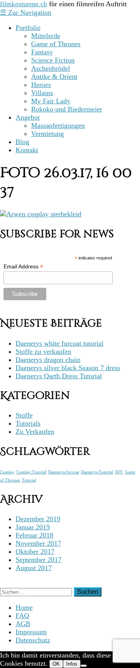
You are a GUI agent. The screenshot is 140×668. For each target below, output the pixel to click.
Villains (42, 93)
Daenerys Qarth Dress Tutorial (59, 376)
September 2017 (38, 560)
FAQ (22, 615)
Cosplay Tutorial (31, 472)
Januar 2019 (33, 527)
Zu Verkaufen (35, 431)
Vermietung (47, 133)
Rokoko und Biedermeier (66, 109)
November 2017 (38, 543)
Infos (71, 664)
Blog (22, 142)
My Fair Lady (50, 101)
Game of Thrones (55, 44)
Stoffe (24, 415)
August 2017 (34, 568)
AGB (23, 624)
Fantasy (42, 52)
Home (24, 607)
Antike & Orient (54, 76)
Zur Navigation (25, 12)
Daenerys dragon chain (48, 360)
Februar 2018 (34, 535)
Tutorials (28, 423)
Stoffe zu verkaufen (43, 351)
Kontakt (27, 150)
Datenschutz (33, 640)
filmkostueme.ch (23, 4)
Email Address (23, 266)
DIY (119, 472)
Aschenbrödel (50, 68)
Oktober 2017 (35, 551)
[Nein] (83, 666)
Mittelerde (45, 36)
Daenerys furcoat (63, 472)
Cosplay (7, 472)
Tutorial (29, 480)
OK (56, 664)
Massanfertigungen (58, 125)
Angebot (28, 117)
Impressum (31, 632)
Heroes (41, 85)
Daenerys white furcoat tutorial (59, 343)
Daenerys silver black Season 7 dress (68, 368)
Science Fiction (53, 60)
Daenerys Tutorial (97, 472)
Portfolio (28, 27)
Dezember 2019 (38, 519)
